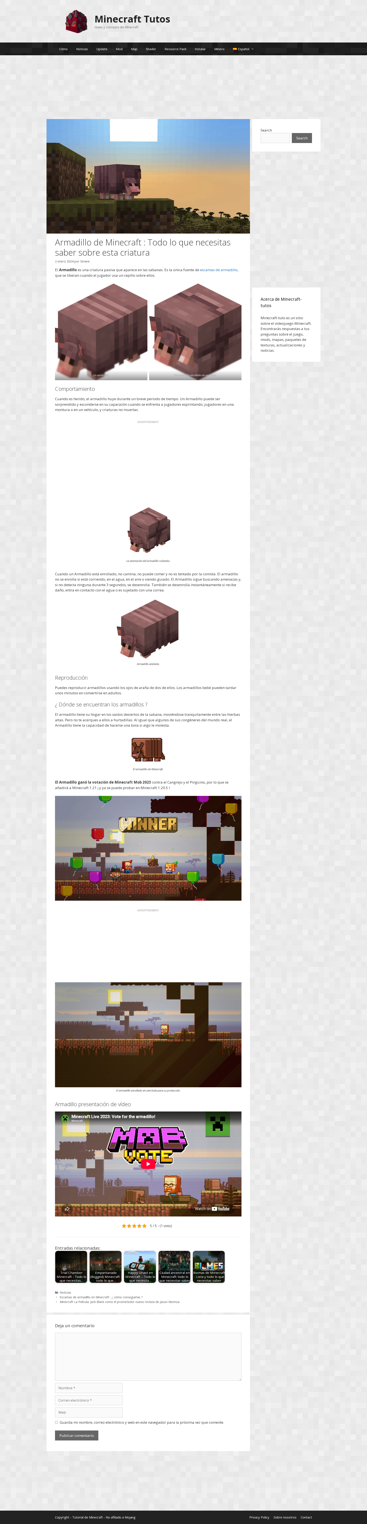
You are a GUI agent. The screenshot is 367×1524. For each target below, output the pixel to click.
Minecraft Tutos (132, 18)
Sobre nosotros (285, 1517)
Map (134, 49)
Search (266, 130)
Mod (119, 49)
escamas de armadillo (218, 269)
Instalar (200, 49)
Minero (219, 49)
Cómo (63, 49)
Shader (151, 49)
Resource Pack (175, 49)
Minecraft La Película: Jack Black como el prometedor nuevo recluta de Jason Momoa (119, 1302)
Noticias (82, 49)
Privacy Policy (259, 1517)
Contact (306, 1517)
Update (101, 49)
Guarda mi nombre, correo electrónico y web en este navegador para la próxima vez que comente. (142, 1422)
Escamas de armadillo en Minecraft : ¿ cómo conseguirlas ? (101, 1297)
